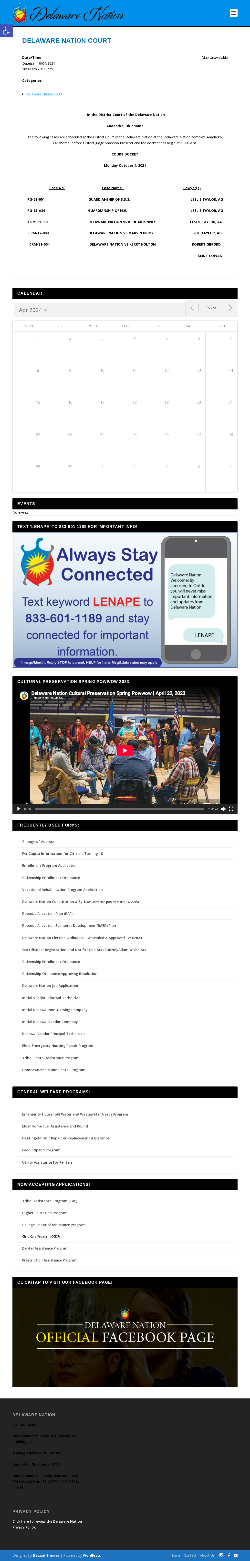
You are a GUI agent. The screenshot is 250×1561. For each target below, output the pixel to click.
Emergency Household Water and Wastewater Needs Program (75, 1114)
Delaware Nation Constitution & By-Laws (57, 901)
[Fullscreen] (231, 808)
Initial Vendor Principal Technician (51, 997)
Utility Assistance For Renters (47, 1162)
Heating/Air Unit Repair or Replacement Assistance (65, 1138)
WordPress (92, 1555)
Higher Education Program (45, 1212)
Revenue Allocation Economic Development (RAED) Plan (69, 925)
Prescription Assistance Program (50, 1260)
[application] (125, 750)
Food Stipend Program (41, 1150)
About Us (207, 1555)
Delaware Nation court (44, 94)
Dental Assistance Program (45, 1248)
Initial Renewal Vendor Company (50, 1021)
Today (211, 307)
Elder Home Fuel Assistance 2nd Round (55, 1126)
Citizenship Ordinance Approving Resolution (59, 973)
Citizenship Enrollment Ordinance (51, 877)
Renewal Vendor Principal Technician (53, 1033)
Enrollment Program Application (50, 865)
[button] (6, 30)
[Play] (18, 808)
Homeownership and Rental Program (53, 1069)
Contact (190, 1555)
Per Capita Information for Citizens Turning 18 (62, 853)
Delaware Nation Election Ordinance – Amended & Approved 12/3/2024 (82, 937)
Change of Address (38, 841)
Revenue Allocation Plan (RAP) (47, 913)
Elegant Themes (46, 1555)
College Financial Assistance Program (54, 1224)
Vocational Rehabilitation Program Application (62, 889)
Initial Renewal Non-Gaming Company (55, 1009)
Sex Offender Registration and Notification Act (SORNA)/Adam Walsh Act (84, 949)
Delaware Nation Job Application (50, 985)
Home (175, 1555)
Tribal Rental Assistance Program (51, 1057)
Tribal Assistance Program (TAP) (49, 1201)
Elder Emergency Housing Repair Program (57, 1045)
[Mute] (223, 808)
